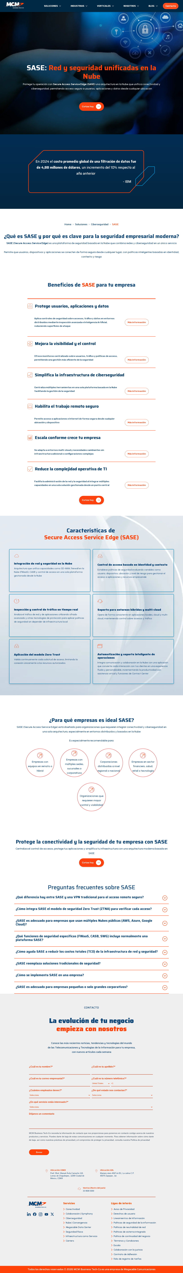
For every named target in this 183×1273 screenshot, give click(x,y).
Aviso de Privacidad (124, 1209)
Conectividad (73, 1209)
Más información (137, 322)
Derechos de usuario (124, 1213)
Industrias (77, 6)
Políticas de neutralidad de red (130, 1227)
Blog (151, 6)
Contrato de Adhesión (125, 1254)
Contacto (171, 6)
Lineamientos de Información (129, 1218)
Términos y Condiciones (126, 1240)
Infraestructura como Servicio (81, 1236)
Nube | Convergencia (76, 1222)
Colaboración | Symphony (79, 1213)
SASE (115, 224)
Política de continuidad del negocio (132, 1236)
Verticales (104, 6)
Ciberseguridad (99, 224)
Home (67, 224)
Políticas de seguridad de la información (135, 1222)
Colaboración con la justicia (128, 1249)
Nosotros (130, 6)
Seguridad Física (74, 1231)
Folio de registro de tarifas (127, 1258)
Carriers (70, 1240)
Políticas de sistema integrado (130, 1231)
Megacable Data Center (78, 1227)
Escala (117, 1245)
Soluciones (51, 6)
